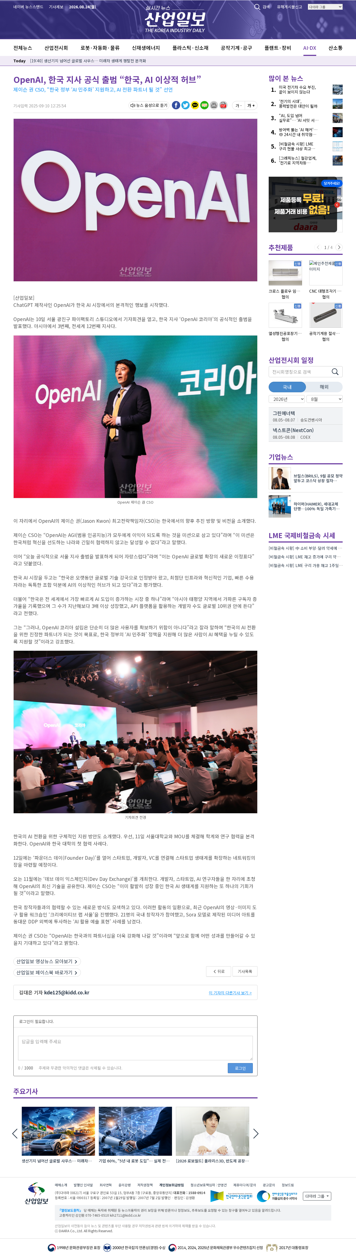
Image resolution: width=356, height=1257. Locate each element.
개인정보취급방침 (171, 1184)
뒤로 (221, 971)
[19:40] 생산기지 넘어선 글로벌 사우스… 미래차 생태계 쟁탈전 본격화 (88, 60)
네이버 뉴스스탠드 (28, 6)
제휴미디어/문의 (244, 1184)
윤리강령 (124, 1184)
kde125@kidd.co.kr (66, 992)
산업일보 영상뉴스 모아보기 (44, 961)
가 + (251, 105)
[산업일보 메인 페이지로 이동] (175, 18)
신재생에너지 (146, 47)
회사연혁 (106, 1184)
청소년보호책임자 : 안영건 (209, 1184)
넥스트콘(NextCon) (293, 430)
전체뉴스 (22, 47)
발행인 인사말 (83, 1184)
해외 (324, 386)
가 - (239, 105)
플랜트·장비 (277, 47)
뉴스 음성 (144, 105)
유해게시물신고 (289, 6)
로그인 (240, 1068)
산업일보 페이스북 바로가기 (44, 972)
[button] (214, 105)
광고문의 (269, 1184)
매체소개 (61, 1184)
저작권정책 (145, 1184)
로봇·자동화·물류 (100, 47)
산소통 (335, 47)
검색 (266, 6)
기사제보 (56, 6)
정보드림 (288, 1184)
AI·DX (309, 47)
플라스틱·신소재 (190, 47)
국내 (287, 386)
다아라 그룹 (315, 1196)
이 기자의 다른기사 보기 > (230, 992)
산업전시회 (56, 47)
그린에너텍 (284, 413)
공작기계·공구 (236, 47)
